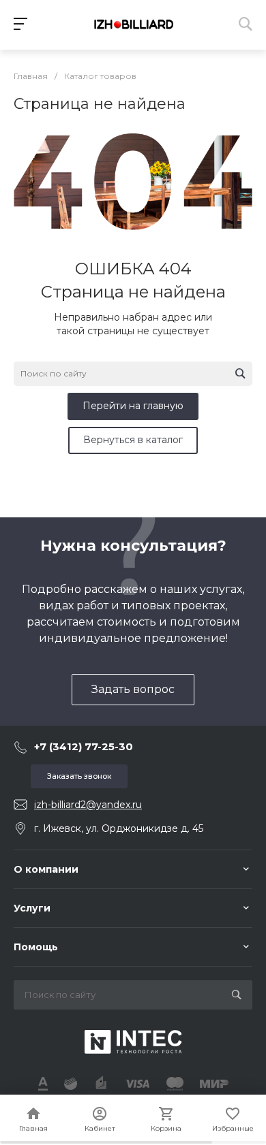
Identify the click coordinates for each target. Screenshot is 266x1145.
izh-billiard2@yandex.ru (88, 805)
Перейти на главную (133, 406)
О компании (46, 869)
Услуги (32, 908)
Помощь (36, 947)
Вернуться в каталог (133, 440)
